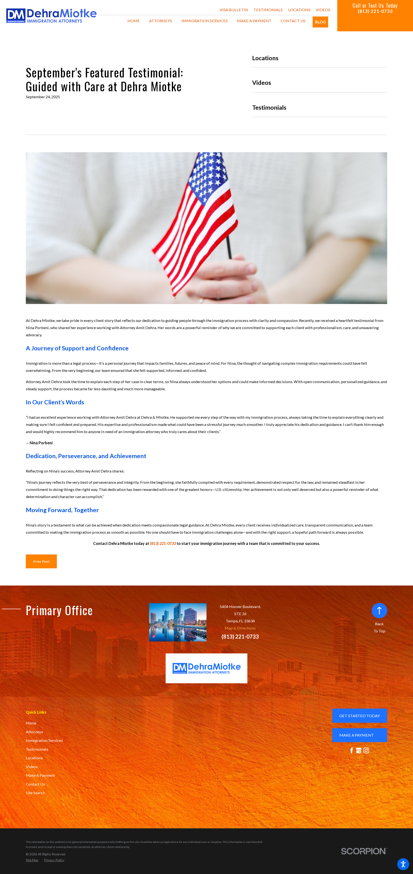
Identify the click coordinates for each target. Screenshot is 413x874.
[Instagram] (366, 750)
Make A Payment (40, 775)
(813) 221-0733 (375, 11)
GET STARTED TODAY (359, 715)
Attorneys (34, 731)
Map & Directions (240, 628)
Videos (323, 9)
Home (31, 723)
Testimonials (268, 9)
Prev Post (41, 561)
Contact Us (35, 784)
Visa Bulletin (234, 9)
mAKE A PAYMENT (356, 735)
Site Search (35, 792)
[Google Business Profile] (359, 750)
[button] (403, 864)
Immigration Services (44, 740)
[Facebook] (351, 750)
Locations (299, 9)
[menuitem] (133, 20)
